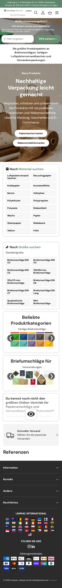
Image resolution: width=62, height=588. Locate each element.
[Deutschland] (33, 519)
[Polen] (33, 526)
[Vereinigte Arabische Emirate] (52, 530)
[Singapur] (7, 530)
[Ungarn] (46, 530)
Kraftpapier (13, 185)
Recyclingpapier (42, 175)
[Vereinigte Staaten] (29, 534)
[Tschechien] (39, 530)
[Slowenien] (20, 530)
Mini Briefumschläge (41, 302)
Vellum (11, 230)
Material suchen (31, 169)
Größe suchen (30, 247)
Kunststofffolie (41, 185)
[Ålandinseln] (7, 519)
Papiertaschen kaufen (31, 133)
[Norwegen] (20, 526)
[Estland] (39, 519)
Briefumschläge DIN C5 (18, 271)
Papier (36, 215)
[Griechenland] (7, 522)
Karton (11, 193)
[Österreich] (26, 526)
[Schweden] (52, 526)
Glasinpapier (14, 223)
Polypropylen (40, 200)
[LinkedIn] (33, 546)
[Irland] (20, 522)
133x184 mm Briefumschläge (41, 271)
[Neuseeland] (7, 526)
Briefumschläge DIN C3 (18, 261)
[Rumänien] (46, 526)
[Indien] (13, 522)
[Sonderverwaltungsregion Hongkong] (26, 530)
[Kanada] (33, 522)
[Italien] (26, 522)
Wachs (11, 215)
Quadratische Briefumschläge (15, 302)
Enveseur (53, 580)
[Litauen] (52, 522)
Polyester (12, 208)
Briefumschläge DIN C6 (44, 281)
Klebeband (39, 223)
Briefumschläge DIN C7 (18, 292)
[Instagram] (29, 546)
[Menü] (56, 12)
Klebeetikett (40, 208)
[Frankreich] (52, 519)
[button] (49, 12)
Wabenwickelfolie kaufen (31, 142)
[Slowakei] (13, 530)
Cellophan (39, 193)
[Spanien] (33, 530)
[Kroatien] (39, 522)
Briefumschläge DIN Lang (44, 292)
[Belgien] (20, 519)
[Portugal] (39, 526)
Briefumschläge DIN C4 (44, 261)
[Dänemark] (26, 519)
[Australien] (13, 519)
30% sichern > (48, 38)
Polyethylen (14, 200)
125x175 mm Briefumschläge (15, 281)
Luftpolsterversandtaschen (17, 177)
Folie (36, 230)
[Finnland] (46, 519)
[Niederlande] (13, 526)
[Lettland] (46, 522)
